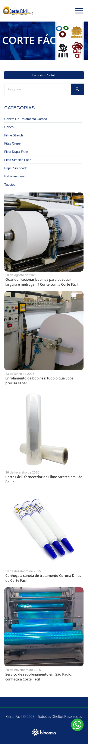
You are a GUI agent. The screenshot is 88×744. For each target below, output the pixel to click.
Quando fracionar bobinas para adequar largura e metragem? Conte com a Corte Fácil (41, 282)
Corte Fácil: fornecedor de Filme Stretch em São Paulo (43, 479)
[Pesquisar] (77, 89)
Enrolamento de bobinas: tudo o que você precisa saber (39, 380)
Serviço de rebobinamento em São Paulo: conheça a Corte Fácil (38, 677)
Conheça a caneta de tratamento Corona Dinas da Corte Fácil (43, 578)
